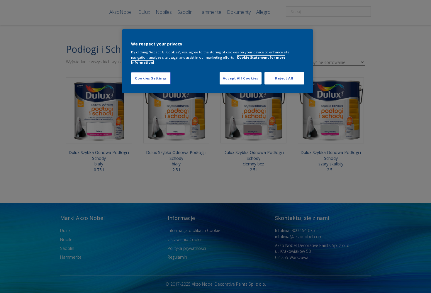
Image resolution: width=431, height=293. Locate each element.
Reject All (284, 78)
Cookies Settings (151, 78)
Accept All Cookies (240, 78)
